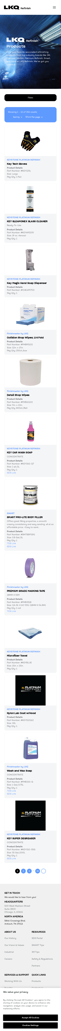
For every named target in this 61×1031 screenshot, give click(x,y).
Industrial (9, 952)
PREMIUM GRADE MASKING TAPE (26, 591)
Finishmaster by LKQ (17, 333)
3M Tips (35, 952)
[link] (43, 871)
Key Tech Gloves (17, 164)
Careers (8, 959)
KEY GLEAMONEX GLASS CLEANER (27, 221)
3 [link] (29, 871)
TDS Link (11, 543)
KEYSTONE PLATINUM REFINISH (23, 160)
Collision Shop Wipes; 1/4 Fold (25, 337)
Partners (36, 966)
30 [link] (37, 871)
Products (36, 981)
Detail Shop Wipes (18, 395)
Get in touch (12, 893)
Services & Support (16, 975)
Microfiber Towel (17, 655)
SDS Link (11, 473)
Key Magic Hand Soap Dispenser (27, 283)
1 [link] (17, 871)
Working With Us (13, 981)
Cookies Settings (30, 1025)
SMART (11, 513)
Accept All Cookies (30, 1017)
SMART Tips (38, 945)
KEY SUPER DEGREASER (21, 838)
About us (10, 932)
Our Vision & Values (14, 945)
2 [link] (23, 871)
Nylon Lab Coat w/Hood (21, 713)
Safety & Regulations (42, 959)
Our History (10, 938)
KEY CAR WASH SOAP (19, 452)
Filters (30, 98)
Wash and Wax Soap (19, 770)
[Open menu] (54, 7)
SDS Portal (37, 938)
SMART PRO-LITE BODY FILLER (25, 517)
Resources (38, 932)
